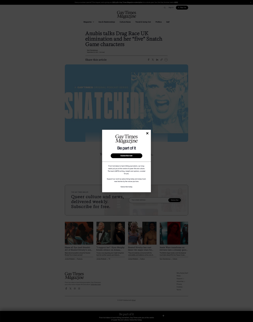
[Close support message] (147, 133)
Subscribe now (126, 156)
